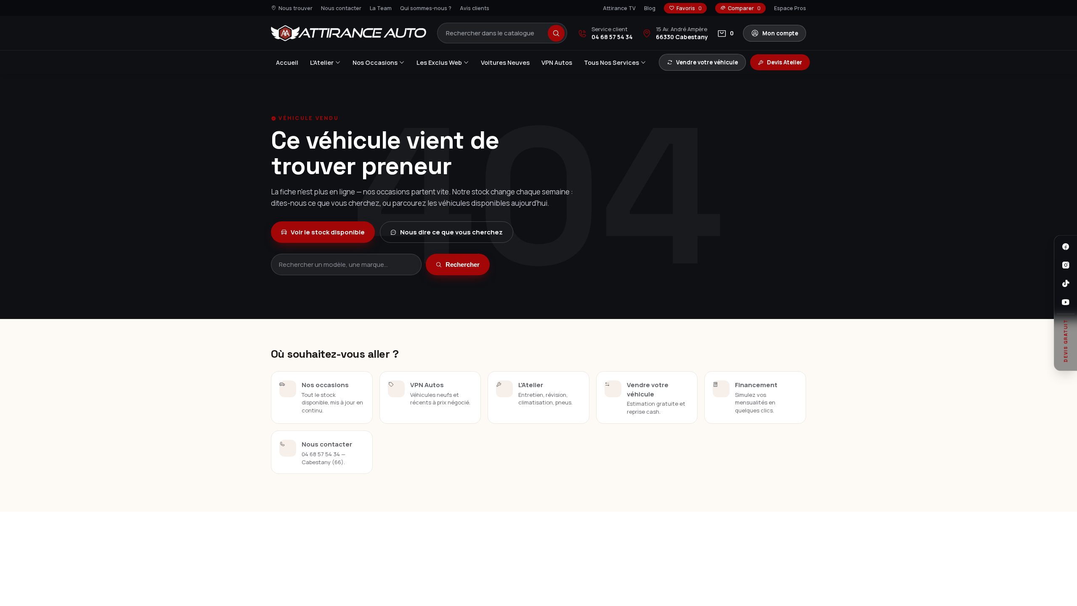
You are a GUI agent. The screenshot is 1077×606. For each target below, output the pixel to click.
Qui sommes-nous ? (425, 8)
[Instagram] (1065, 265)
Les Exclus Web (439, 62)
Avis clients (474, 8)
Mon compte (780, 33)
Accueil (287, 62)
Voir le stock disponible (328, 232)
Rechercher (463, 264)
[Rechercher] (556, 33)
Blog (649, 8)
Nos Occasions (375, 62)
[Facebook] (1065, 246)
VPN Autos (556, 62)
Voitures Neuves (505, 62)
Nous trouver (296, 8)
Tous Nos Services (611, 62)
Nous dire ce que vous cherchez (451, 232)
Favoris (689, 8)
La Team (381, 8)
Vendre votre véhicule (707, 62)
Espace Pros (790, 8)
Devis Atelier (784, 62)
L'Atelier (322, 62)
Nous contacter (341, 8)
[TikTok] (1065, 283)
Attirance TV (619, 8)
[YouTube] (1065, 302)
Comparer (744, 8)
